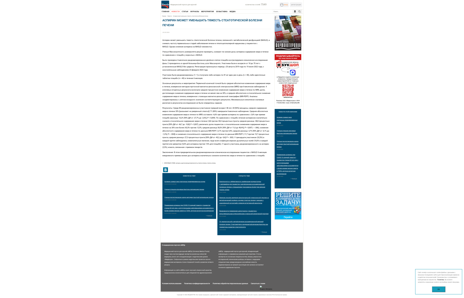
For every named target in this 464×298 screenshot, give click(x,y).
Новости (169, 16)
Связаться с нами (258, 283)
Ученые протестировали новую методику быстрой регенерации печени (189, 197)
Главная (164, 16)
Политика (440, 280)
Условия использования (171, 283)
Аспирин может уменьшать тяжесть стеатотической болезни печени (190, 16)
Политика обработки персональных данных (230, 283)
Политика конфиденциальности (197, 283)
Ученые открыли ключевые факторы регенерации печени (184, 189)
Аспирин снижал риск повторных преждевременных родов (184, 181)
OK (439, 289)
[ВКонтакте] (165, 169)
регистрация (296, 5)
